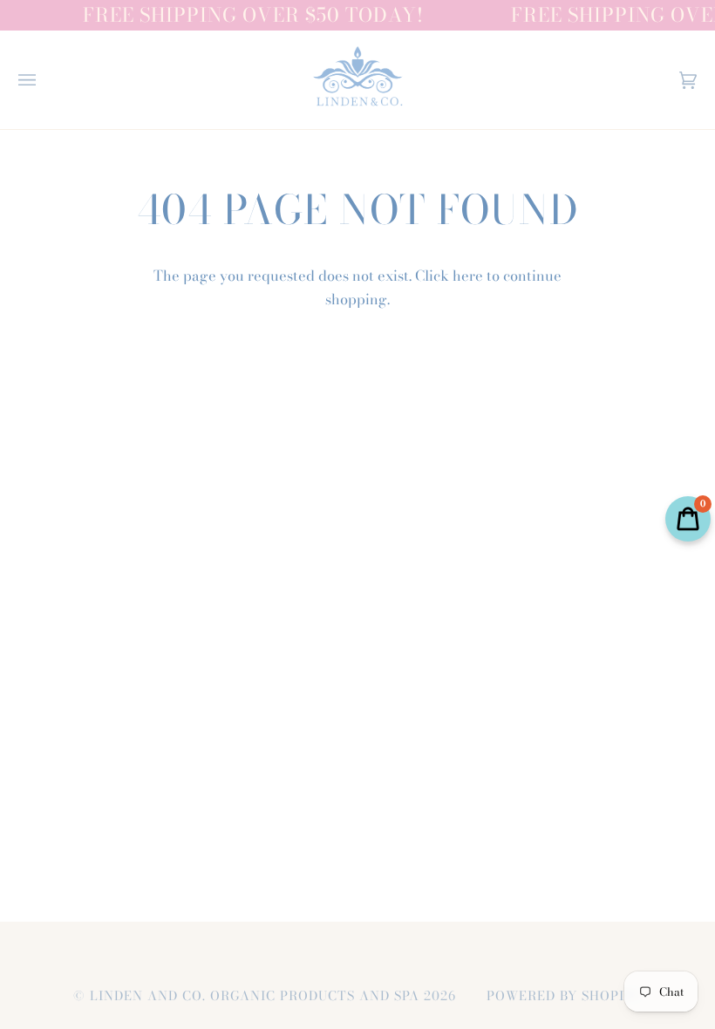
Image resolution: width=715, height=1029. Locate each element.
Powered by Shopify (564, 995)
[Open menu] (44, 80)
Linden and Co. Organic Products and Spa (254, 995)
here (468, 276)
